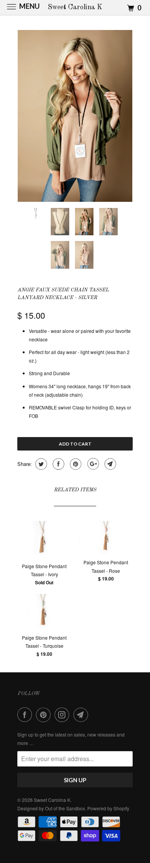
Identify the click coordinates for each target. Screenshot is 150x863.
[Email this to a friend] (109, 464)
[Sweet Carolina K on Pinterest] (45, 714)
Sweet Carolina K (52, 799)
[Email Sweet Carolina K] (82, 714)
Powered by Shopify (108, 808)
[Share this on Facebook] (57, 464)
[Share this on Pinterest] (75, 464)
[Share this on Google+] (92, 464)
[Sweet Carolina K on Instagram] (63, 714)
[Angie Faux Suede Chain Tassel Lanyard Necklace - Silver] (75, 116)
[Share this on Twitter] (40, 464)
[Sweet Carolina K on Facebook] (26, 714)
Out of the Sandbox (65, 808)
